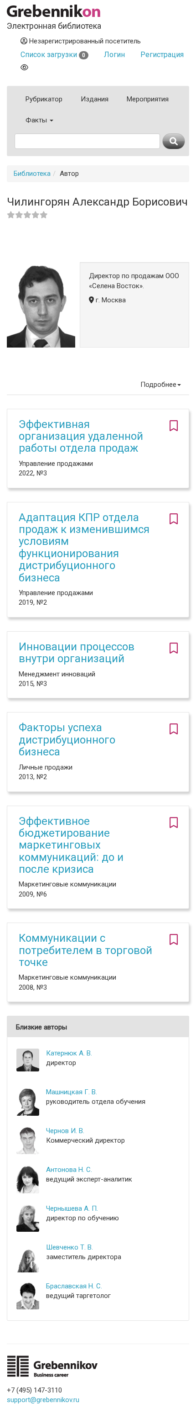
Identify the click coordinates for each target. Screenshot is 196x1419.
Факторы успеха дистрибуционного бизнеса (67, 739)
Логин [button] (114, 54)
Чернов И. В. (65, 1131)
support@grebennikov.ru (43, 1400)
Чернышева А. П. (72, 1208)
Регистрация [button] (162, 54)
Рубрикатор (44, 99)
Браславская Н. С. (74, 1286)
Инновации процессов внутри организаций (76, 652)
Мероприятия (148, 99)
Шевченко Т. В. (69, 1247)
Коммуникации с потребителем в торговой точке (85, 950)
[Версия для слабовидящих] (24, 67)
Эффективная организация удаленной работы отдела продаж (81, 436)
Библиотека (32, 173)
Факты (37, 120)
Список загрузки (53, 54)
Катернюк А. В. (69, 1053)
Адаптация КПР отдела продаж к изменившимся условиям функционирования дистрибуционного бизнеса (84, 547)
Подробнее (158, 384)
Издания (94, 99)
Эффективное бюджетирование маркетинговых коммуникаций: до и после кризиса (71, 845)
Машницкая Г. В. (71, 1092)
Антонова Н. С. (69, 1170)
